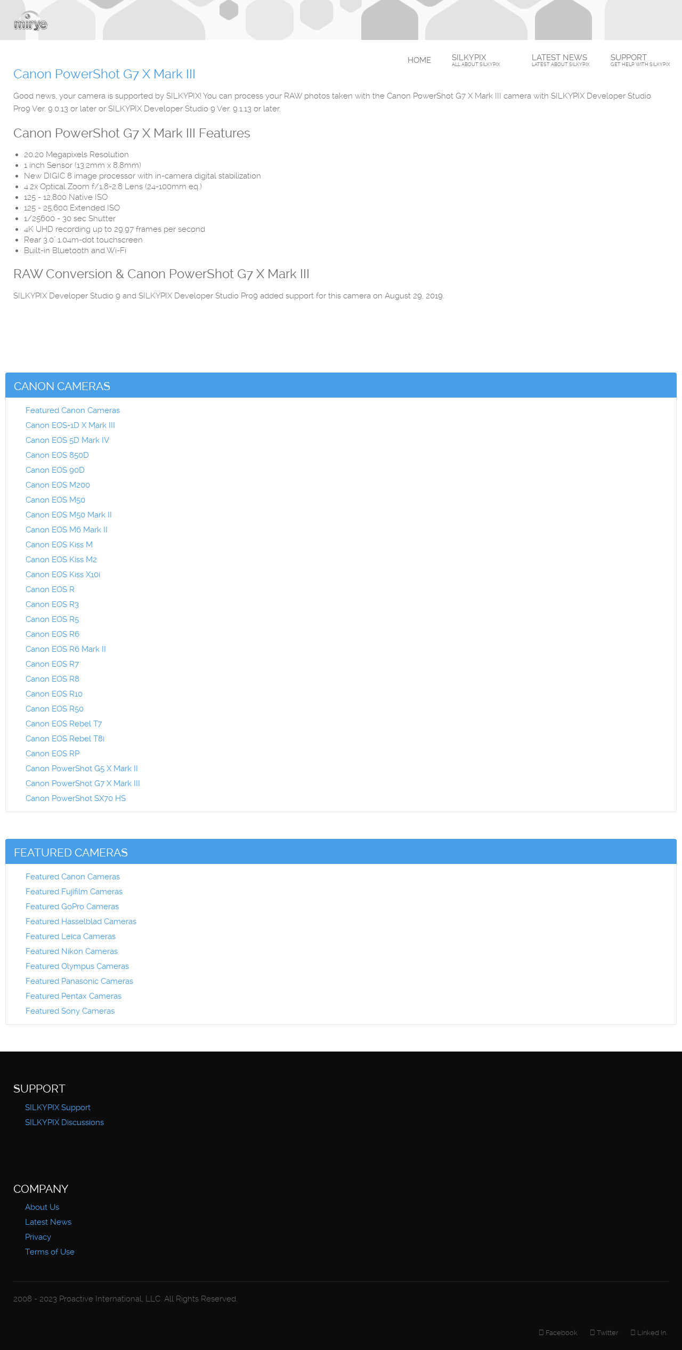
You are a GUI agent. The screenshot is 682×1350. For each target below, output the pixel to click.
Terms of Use (50, 1252)
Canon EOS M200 (58, 485)
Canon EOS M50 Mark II (69, 515)
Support (640, 60)
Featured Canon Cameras (73, 410)
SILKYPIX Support (58, 1107)
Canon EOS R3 (52, 604)
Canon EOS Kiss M (59, 544)
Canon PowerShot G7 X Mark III (83, 783)
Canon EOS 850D (57, 455)
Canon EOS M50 (55, 500)
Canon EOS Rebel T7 (64, 724)
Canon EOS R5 (52, 619)
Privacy (38, 1237)
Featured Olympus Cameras (77, 966)
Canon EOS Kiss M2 (61, 559)
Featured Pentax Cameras (73, 996)
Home (419, 60)
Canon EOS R (50, 589)
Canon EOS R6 (52, 634)
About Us (42, 1207)
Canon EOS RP (52, 753)
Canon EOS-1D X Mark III (70, 425)
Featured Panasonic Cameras (79, 981)
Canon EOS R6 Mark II (66, 649)
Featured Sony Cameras (70, 1011)
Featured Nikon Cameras (72, 951)
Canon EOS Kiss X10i (63, 574)
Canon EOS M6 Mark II (67, 530)
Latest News (561, 60)
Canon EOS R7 (52, 664)
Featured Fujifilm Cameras (74, 891)
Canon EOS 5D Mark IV (67, 440)
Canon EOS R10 (54, 694)
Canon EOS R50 (55, 709)
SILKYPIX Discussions (64, 1122)
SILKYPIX (476, 60)
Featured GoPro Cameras (72, 906)
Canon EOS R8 (52, 679)
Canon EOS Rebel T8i (65, 738)
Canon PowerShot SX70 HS (76, 798)
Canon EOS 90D (55, 470)
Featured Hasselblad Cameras (81, 921)
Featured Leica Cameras (71, 936)
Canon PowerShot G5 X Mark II (82, 768)
